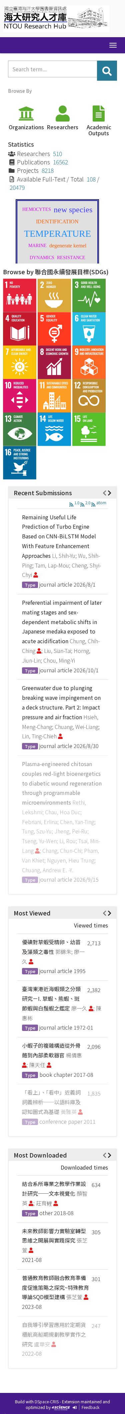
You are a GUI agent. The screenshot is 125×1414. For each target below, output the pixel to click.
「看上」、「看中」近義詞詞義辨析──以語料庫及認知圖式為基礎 (51, 1102)
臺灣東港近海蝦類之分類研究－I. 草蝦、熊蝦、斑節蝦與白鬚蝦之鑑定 (51, 998)
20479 (17, 187)
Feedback (90, 1407)
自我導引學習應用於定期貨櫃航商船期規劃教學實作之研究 (54, 1334)
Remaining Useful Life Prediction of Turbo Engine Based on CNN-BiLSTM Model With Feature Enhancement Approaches (59, 536)
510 (57, 153)
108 (91, 179)
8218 (48, 170)
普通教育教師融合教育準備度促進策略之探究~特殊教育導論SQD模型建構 (55, 1287)
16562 (60, 162)
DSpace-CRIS (47, 1401)
